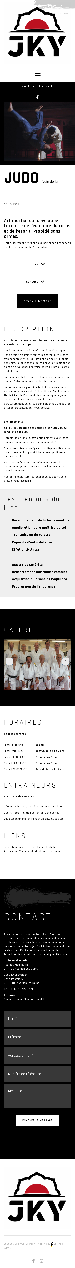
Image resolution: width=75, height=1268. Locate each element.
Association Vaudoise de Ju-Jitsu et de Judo (32, 851)
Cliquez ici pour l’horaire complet (24, 999)
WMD (7, 1248)
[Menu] (37, 75)
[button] (38, 97)
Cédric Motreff (13, 813)
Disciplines (38, 86)
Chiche (58, 1244)
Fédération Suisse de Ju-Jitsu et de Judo (30, 847)
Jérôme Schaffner (15, 806)
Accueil (26, 86)
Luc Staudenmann (15, 819)
